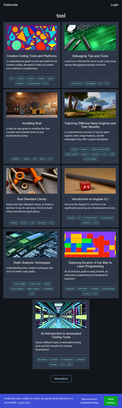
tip (100, 83)
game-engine (72, 154)
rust (34, 159)
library (24, 223)
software (81, 359)
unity (112, 154)
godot (84, 154)
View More (61, 378)
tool (45, 83)
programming (34, 83)
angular (71, 218)
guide (50, 78)
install (26, 159)
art (12, 78)
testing (53, 364)
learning (94, 289)
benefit (74, 149)
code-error (77, 83)
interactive (82, 289)
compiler (16, 159)
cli (79, 218)
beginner (70, 289)
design (41, 78)
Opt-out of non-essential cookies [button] (89, 401)
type (70, 364)
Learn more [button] (24, 402)
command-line (90, 218)
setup (42, 159)
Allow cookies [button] (111, 401)
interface (87, 223)
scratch (86, 293)
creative (30, 78)
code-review (35, 284)
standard (42, 223)
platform (20, 83)
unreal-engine (90, 159)
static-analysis (33, 289)
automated (42, 359)
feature (84, 149)
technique (48, 289)
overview (95, 154)
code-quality (19, 284)
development (107, 218)
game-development (100, 149)
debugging (90, 83)
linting (47, 284)
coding (20, 78)
